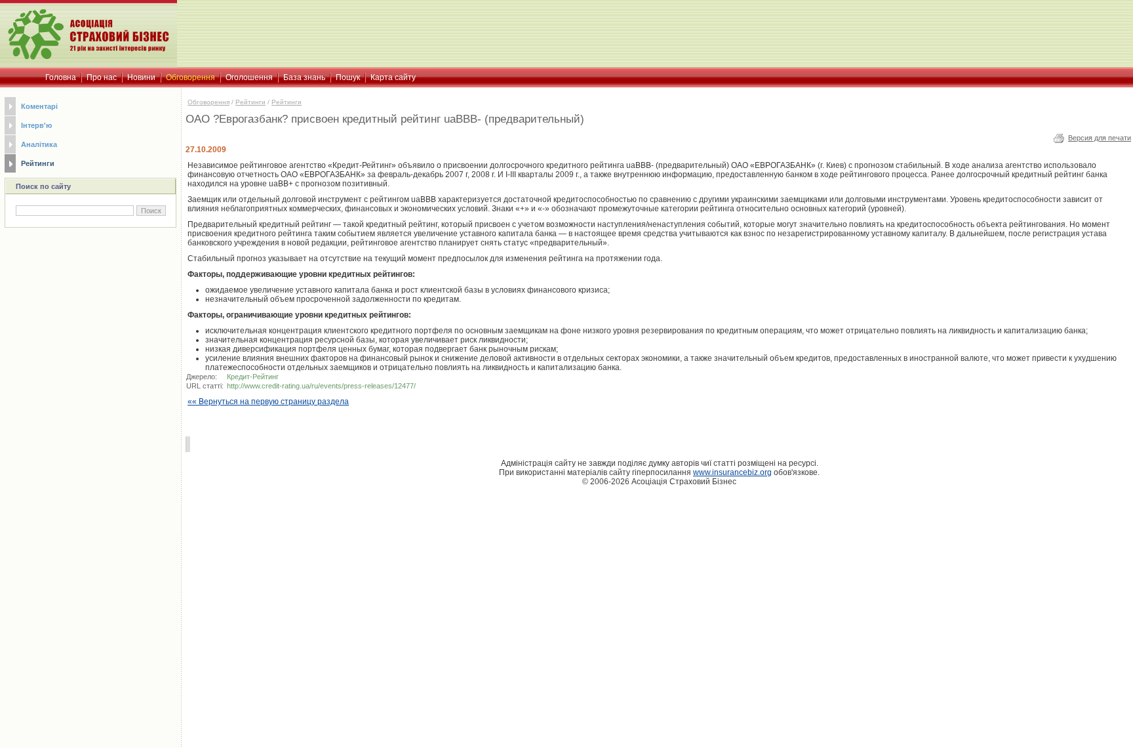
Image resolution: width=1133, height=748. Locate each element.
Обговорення (208, 102)
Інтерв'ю (36, 125)
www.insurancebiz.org (732, 472)
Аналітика (39, 144)
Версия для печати (1099, 138)
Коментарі (39, 106)
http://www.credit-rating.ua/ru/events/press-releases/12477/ (321, 386)
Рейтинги (37, 163)
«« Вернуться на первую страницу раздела (268, 401)
